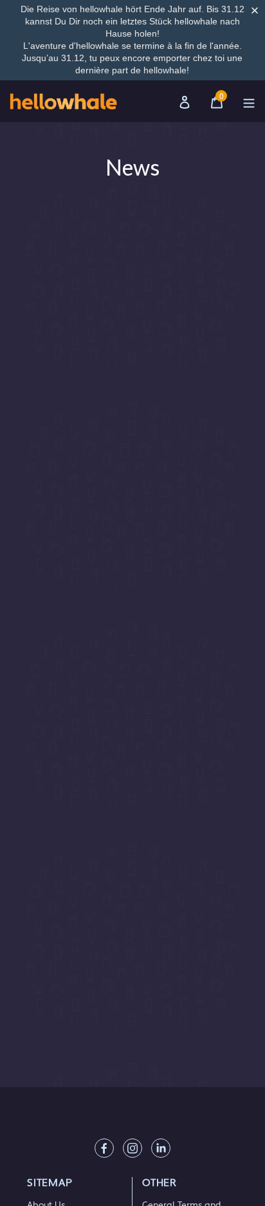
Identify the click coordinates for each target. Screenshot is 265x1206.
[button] (257, 10)
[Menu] (248, 101)
